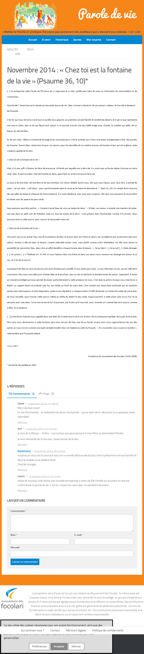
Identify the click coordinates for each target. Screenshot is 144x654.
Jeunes (77, 39)
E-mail (78, 534)
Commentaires (23, 393)
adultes (12, 49)
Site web (15, 547)
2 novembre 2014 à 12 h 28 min (43, 403)
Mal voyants (93, 39)
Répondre (22, 422)
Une (17, 54)
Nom (14, 534)
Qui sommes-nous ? (32, 630)
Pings (48, 393)
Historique (61, 39)
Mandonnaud (24, 451)
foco (30, 49)
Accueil (32, 39)
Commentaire (18, 511)
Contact (111, 39)
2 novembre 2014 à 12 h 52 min (41, 429)
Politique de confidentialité (107, 630)
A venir (46, 39)
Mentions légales (76, 630)
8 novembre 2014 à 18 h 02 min (49, 451)
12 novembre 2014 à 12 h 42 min (45, 476)
